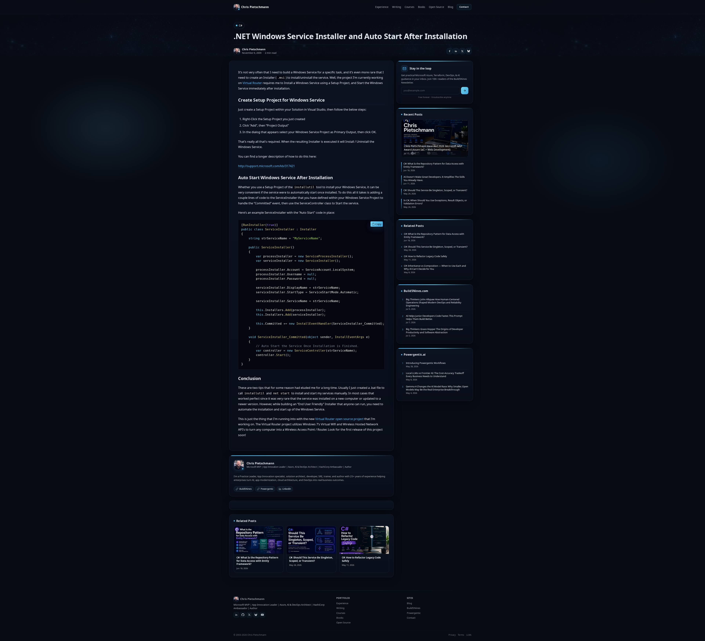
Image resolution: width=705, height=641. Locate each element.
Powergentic (267, 488)
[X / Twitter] (249, 615)
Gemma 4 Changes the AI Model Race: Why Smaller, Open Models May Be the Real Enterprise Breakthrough (437, 388)
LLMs (468, 634)
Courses (409, 7)
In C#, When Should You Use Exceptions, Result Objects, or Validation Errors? (435, 202)
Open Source (436, 7)
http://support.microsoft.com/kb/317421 (266, 166)
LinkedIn (286, 488)
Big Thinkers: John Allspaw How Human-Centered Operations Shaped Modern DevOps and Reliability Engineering (433, 302)
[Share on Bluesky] (468, 51)
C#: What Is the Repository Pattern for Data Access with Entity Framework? (257, 561)
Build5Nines (245, 488)
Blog (450, 7)
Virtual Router (252, 83)
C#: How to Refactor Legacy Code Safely (361, 559)
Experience (381, 7)
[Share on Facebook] (450, 51)
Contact (464, 6)
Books (421, 7)
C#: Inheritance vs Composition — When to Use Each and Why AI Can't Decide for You (435, 267)
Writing (396, 7)
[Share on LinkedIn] (456, 51)
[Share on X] (462, 51)
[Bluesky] (256, 615)
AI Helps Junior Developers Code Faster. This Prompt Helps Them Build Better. (434, 317)
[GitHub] (243, 615)
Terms (461, 634)
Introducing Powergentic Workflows (426, 363)
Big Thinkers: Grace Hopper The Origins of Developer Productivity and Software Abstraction (434, 330)
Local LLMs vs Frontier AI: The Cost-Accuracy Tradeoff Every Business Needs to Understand (435, 374)
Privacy (452, 634)
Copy (378, 224)
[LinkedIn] (236, 615)
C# (240, 25)
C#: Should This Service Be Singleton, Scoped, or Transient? (311, 559)
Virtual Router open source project (339, 419)
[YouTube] (262, 615)
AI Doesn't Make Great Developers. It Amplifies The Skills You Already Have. (434, 178)
